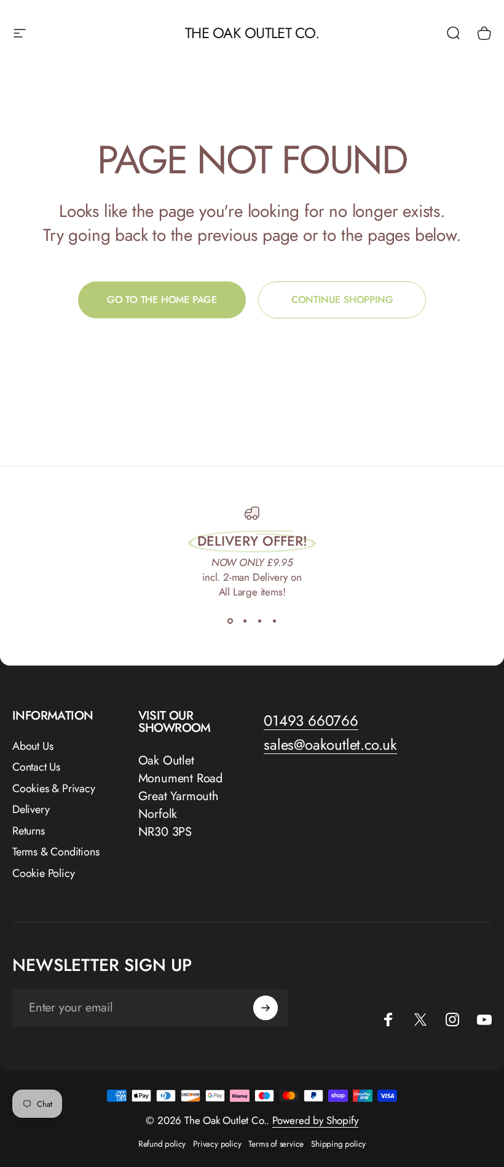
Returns (28, 831)
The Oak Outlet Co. (252, 32)
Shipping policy (338, 1144)
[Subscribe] (265, 1008)
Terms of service (276, 1144)
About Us (32, 746)
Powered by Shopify (315, 1120)
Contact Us (36, 767)
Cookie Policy (43, 873)
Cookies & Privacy (53, 789)
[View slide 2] (244, 621)
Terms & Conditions (55, 852)
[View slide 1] (229, 621)
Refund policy (162, 1144)
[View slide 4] (274, 621)
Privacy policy (217, 1144)
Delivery (30, 810)
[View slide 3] (259, 621)
